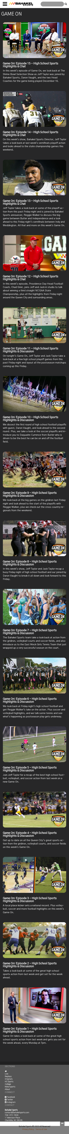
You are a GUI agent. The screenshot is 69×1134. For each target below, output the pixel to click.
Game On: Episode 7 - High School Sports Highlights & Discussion (30, 632)
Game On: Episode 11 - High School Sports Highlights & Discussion (30, 350)
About (7, 1089)
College (8, 1084)
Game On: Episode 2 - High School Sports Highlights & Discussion (30, 965)
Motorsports (10, 1087)
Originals (9, 1079)
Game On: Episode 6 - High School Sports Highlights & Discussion (30, 700)
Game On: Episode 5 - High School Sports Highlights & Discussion (30, 769)
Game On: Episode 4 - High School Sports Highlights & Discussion (30, 834)
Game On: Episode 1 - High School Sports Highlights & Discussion (30, 1030)
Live (6, 1074)
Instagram (11, 1102)
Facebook (10, 1097)
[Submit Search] (66, 4)
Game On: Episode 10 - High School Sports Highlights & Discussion (30, 419)
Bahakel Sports (21, 4)
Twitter (9, 1100)
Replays (8, 1076)
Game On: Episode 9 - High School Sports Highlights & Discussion (30, 494)
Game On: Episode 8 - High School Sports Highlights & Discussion (30, 563)
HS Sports (9, 1082)
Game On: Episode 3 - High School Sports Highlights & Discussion (30, 900)
